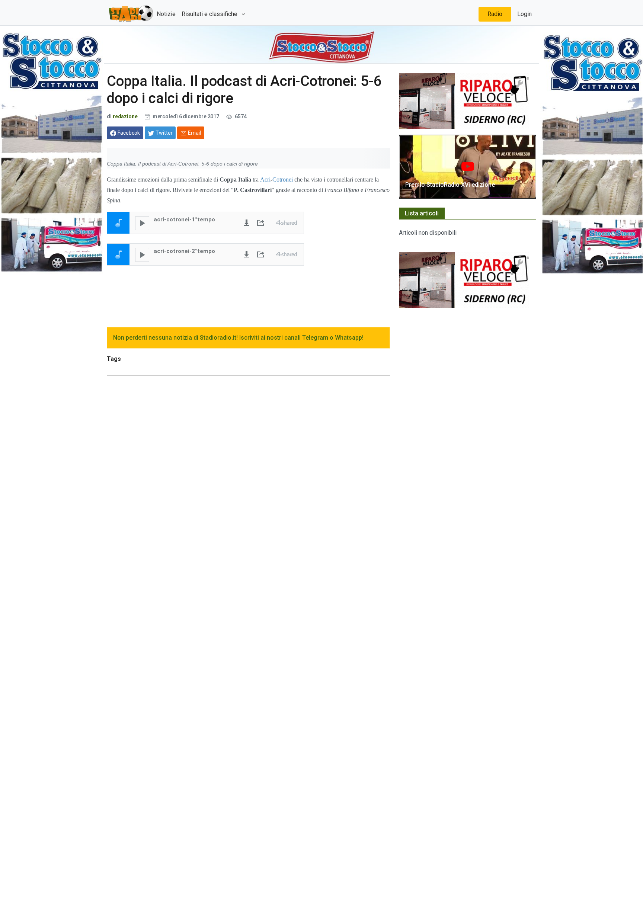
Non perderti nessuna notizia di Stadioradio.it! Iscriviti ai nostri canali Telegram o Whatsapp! (238, 337)
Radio (494, 13)
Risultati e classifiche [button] (210, 13)
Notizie (166, 13)
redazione (125, 116)
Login (524, 13)
